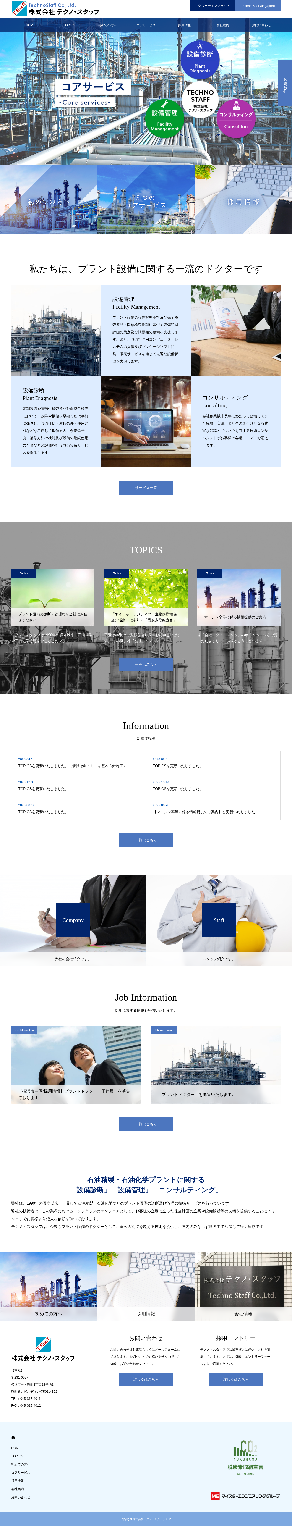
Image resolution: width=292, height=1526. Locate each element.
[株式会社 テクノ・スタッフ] (56, 9)
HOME (30, 25)
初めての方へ (107, 25)
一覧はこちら (146, 664)
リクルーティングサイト (212, 6)
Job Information (24, 1030)
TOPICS (69, 25)
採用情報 (184, 25)
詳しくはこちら (146, 1379)
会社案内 (222, 25)
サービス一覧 (146, 488)
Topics (24, 573)
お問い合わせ (261, 25)
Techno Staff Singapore (258, 6)
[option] (146, 82)
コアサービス (146, 25)
